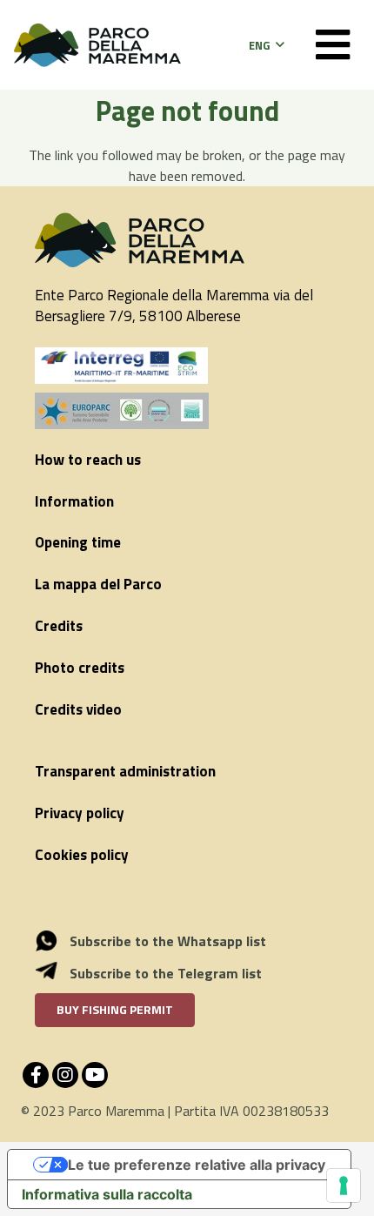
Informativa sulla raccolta (107, 1194)
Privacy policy (79, 813)
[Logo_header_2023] (97, 45)
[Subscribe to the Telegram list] (56, 973)
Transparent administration (125, 771)
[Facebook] (36, 1075)
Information (74, 501)
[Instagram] (65, 1075)
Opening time (78, 542)
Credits (59, 626)
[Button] (332, 44)
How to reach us (88, 459)
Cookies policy (82, 854)
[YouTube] (95, 1075)
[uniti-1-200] (187, 411)
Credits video (78, 709)
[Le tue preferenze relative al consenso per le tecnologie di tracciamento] (343, 1185)
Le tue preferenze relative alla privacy (196, 1164)
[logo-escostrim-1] (122, 365)
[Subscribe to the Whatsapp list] (56, 941)
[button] (266, 45)
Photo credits (79, 667)
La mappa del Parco (98, 584)
